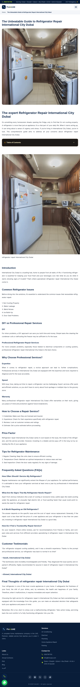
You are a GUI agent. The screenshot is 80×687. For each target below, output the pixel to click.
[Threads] (45, 677)
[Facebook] (30, 677)
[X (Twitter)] (40, 677)
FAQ (3, 661)
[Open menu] (76, 7)
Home (4, 12)
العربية (4, 668)
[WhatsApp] (50, 677)
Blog (3, 664)
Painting (44, 645)
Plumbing (45, 638)
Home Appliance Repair (49, 642)
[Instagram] (35, 677)
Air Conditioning (47, 632)
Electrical (44, 635)
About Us (5, 654)
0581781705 (8, 2)
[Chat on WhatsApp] (4, 682)
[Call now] (4, 676)
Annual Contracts (7, 658)
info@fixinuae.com (50, 658)
